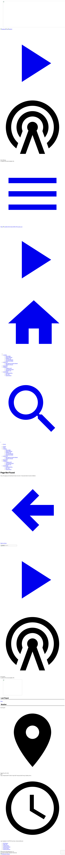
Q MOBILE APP (9, 368)
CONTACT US (8, 370)
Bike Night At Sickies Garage (12, 363)
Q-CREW (5, 355)
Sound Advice (8, 375)
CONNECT (5, 367)
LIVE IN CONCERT (9, 359)
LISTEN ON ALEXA (10, 369)
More (2, 701)
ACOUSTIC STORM (9, 361)
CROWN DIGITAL (9, 373)
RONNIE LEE (8, 358)
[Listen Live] (32, 62)
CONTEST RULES (9, 364)
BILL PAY (8, 374)
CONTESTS (5, 362)
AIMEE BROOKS (9, 357)
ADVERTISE (5, 371)
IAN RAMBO (8, 356)
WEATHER (5, 365)
